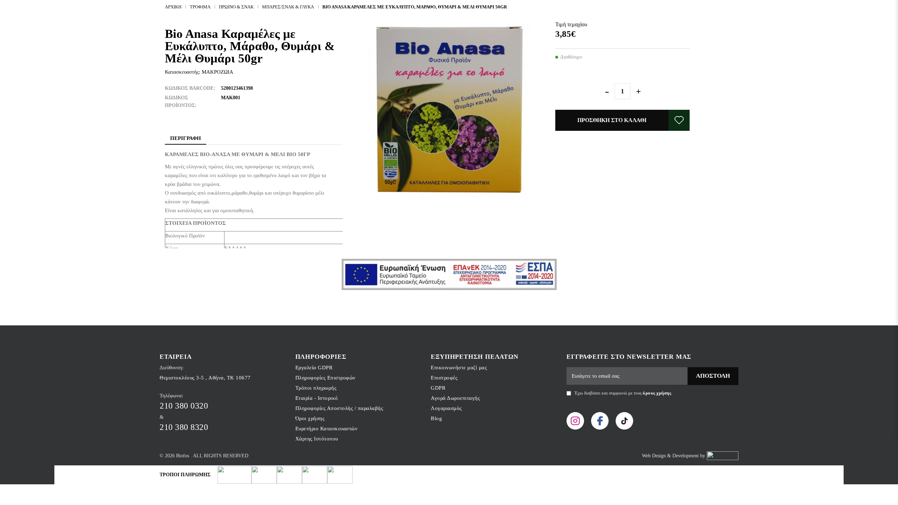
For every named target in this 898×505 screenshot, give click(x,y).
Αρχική (173, 6)
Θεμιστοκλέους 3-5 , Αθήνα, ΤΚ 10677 (205, 378)
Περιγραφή (185, 138)
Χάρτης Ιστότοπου (316, 439)
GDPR (438, 388)
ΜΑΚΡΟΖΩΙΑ (217, 72)
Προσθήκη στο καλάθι (611, 120)
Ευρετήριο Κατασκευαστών (326, 428)
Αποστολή (713, 375)
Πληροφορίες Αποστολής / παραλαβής (339, 408)
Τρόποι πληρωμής (316, 388)
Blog (436, 418)
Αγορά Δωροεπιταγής (455, 398)
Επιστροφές (444, 378)
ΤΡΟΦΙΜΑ (200, 6)
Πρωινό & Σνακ (236, 6)
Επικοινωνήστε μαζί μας (459, 367)
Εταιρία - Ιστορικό (316, 398)
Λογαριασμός (446, 408)
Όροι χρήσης (310, 418)
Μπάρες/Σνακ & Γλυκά (288, 6)
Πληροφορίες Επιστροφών (325, 378)
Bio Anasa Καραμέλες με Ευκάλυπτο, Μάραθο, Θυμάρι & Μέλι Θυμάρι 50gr (414, 6)
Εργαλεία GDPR (314, 367)
